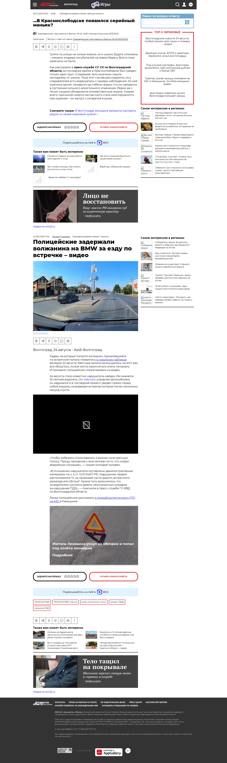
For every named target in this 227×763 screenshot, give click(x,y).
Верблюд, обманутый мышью (115, 166)
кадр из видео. (40, 333)
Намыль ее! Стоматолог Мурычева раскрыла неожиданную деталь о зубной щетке (173, 148)
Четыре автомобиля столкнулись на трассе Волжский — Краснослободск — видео (117, 645)
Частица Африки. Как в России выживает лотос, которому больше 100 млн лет (173, 115)
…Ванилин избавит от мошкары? (64, 177)
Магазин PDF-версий (156, 702)
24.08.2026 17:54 (41, 236)
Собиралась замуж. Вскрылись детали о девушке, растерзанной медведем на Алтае (172, 245)
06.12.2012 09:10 (40, 13)
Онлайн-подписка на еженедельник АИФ (76, 706)
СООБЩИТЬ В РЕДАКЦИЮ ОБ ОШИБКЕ (120, 706)
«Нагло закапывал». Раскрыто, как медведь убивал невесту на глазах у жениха (173, 300)
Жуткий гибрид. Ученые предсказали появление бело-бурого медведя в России (174, 137)
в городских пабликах (111, 359)
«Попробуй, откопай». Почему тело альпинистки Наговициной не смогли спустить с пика (173, 159)
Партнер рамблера (83, 751)
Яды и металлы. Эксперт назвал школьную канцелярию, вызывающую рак (171, 256)
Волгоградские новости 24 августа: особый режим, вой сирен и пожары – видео (167, 41)
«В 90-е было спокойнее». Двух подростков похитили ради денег (172, 287)
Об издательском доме (113, 702)
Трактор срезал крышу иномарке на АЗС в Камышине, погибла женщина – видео (167, 81)
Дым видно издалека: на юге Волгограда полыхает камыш (167, 94)
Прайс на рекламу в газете (83, 702)
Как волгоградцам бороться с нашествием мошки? (115, 157)
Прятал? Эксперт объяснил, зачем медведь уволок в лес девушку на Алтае (172, 278)
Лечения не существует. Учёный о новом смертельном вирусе (172, 265)
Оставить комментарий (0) (113, 127)
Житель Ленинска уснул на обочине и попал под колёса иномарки (93, 546)
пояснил (89, 379)
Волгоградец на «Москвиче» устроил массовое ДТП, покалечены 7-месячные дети (62, 645)
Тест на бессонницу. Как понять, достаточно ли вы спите (64, 168)
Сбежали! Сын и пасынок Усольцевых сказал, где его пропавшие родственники (174, 170)
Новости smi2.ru (44, 226)
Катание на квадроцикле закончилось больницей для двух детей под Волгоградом (64, 635)
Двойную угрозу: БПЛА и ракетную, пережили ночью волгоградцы (167, 54)
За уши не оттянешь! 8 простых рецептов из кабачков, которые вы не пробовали (174, 126)
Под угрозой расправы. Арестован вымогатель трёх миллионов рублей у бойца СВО (167, 68)
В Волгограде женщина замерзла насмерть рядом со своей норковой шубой (93, 112)
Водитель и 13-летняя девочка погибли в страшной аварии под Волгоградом (117, 635)
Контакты (60, 702)
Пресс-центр (135, 702)
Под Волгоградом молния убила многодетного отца (64, 157)
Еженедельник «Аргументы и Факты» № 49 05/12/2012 (100, 39)
